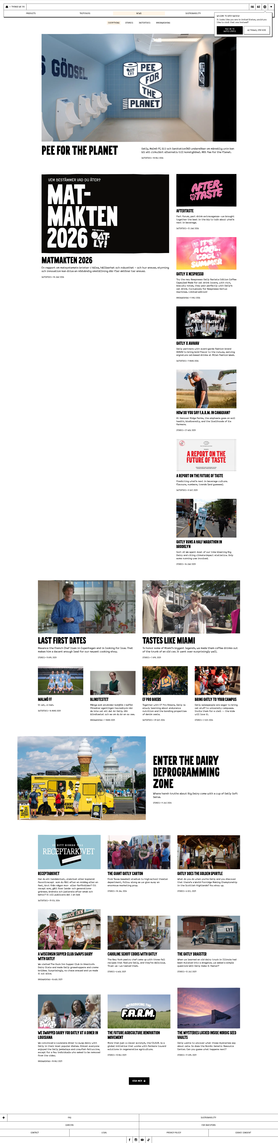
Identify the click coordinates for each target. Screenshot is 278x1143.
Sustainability (193, 13)
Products (31, 13)
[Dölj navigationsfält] (271, 7)
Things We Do (18, 7)
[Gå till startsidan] (6, 7)
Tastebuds (85, 13)
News (138, 13)
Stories (129, 23)
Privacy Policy (174, 1133)
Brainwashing (163, 23)
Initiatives (144, 23)
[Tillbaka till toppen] (3, 1117)
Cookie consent (243, 1133)
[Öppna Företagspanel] (258, 7)
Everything (113, 23)
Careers (69, 1125)
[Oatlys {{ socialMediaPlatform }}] (129, 1140)
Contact (35, 1133)
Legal (104, 1133)
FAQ (69, 1118)
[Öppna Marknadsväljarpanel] (265, 7)
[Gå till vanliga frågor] (252, 7)
